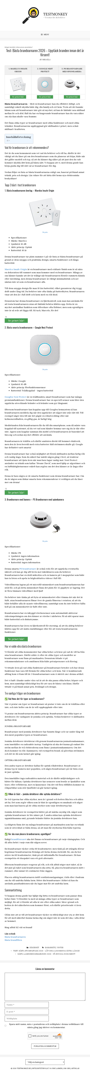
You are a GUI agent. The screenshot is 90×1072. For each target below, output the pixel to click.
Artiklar (75, 1068)
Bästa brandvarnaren (15, 937)
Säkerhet (34, 947)
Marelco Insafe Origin (16, 269)
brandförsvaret (18, 839)
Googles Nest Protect (15, 397)
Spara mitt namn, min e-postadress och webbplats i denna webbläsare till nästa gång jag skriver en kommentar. (46, 1026)
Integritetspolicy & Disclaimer (47, 1068)
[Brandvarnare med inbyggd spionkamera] (71, 84)
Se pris (45, 232)
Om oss (66, 1068)
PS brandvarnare (27, 568)
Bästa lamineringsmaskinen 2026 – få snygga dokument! (46, 954)
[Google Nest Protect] (45, 84)
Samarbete (50, 947)
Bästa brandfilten (13, 940)
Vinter (60, 947)
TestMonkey (55, 14)
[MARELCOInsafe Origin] (18, 84)
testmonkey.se (24, 1068)
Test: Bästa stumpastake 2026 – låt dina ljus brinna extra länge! (46, 951)
